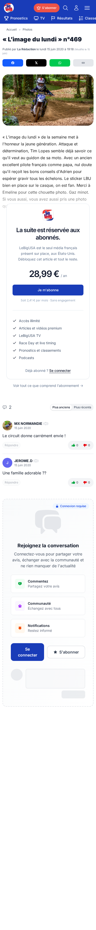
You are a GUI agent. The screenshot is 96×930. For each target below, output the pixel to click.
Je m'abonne (48, 290)
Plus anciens (61, 407)
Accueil (11, 29)
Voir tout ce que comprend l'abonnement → (48, 385)
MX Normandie (28, 423)
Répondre (11, 445)
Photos (27, 29)
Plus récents (82, 407)
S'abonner (69, 652)
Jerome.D (23, 461)
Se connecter (60, 370)
